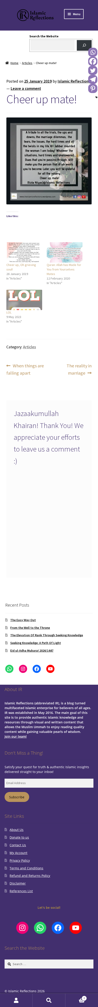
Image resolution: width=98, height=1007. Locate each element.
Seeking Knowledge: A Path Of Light (35, 643)
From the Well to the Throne (30, 628)
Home (14, 63)
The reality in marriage (79, 369)
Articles (27, 63)
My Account (18, 853)
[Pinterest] (92, 88)
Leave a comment (26, 88)
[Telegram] (92, 79)
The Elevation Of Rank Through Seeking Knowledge (46, 635)
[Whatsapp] (92, 52)
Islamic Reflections (74, 81)
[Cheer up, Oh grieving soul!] (24, 252)
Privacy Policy (20, 860)
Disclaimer (18, 883)
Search (49, 1000)
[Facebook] (92, 61)
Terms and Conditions (26, 868)
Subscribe (16, 797)
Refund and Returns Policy (30, 875)
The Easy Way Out (23, 620)
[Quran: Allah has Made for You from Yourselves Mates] (65, 252)
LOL (8, 312)
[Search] (84, 45)
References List (21, 891)
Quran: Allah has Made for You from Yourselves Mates (64, 269)
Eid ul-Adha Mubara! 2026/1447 (31, 650)
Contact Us (18, 845)
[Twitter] (92, 70)
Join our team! (16, 736)
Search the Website (44, 36)
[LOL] (24, 300)
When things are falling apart (25, 369)
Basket (75, 997)
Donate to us (19, 837)
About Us (16, 830)
